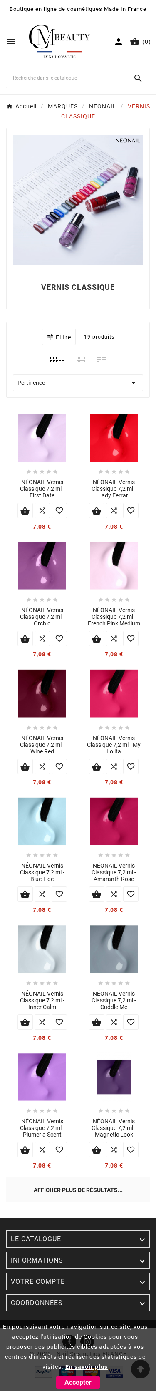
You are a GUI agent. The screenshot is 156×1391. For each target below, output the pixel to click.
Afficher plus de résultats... (78, 1190)
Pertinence (78, 383)
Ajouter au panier (25, 510)
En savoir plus (86, 1366)
